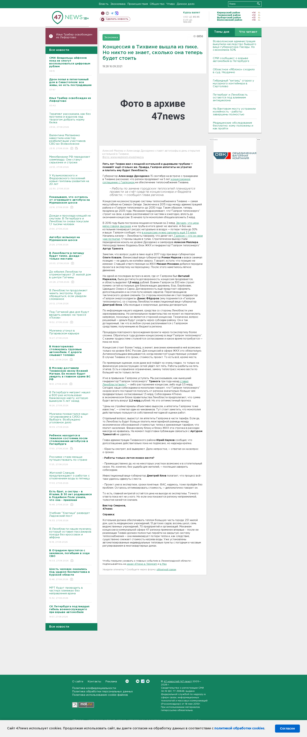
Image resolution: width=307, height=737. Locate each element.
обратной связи (166, 570)
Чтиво (170, 4)
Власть (104, 4)
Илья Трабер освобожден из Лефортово (74, 36)
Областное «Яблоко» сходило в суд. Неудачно (234, 70)
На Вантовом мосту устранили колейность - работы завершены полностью (234, 112)
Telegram (142, 681)
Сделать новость (117, 19)
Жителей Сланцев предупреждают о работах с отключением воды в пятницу (70, 478)
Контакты (94, 681)
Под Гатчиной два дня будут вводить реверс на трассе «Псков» (69, 317)
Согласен (287, 728)
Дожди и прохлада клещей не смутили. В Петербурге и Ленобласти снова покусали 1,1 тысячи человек (70, 222)
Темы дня (221, 32)
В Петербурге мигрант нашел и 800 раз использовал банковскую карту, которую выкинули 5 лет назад (69, 399)
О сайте (77, 681)
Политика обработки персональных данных (102, 691)
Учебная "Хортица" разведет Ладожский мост (69, 517)
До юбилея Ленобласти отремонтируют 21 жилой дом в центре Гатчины (70, 277)
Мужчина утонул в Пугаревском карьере (64, 334)
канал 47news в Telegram (142, 564)
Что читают (248, 32)
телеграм (112, 13)
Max (148, 681)
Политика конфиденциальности (94, 688)
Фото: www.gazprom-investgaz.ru (123, 157)
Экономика (118, 4)
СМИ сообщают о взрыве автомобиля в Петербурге (231, 59)
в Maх (163, 564)
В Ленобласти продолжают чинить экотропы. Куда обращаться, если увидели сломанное (68, 297)
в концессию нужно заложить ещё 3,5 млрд (169, 233)
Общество (157, 4)
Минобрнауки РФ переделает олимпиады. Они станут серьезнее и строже (69, 162)
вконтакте (107, 13)
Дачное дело (186, 4)
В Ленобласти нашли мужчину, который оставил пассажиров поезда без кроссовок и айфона (70, 535)
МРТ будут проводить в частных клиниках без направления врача (66, 593)
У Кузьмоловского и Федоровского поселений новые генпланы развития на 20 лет (69, 182)
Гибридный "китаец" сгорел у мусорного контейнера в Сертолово (233, 84)
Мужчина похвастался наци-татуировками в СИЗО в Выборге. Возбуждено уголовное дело (69, 420)
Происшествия (137, 4)
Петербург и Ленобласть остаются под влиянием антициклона (230, 98)
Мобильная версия (102, 13)
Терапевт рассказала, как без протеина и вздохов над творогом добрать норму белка (70, 120)
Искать (258, 3)
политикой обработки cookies (239, 728)
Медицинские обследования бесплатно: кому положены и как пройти (233, 126)
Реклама (111, 681)
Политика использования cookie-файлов (100, 695)
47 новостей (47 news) (178, 682)
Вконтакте (137, 681)
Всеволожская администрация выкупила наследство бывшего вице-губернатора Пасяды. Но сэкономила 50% (234, 45)
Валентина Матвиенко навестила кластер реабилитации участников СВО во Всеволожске (67, 141)
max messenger (116, 13)
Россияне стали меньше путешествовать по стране (68, 460)
